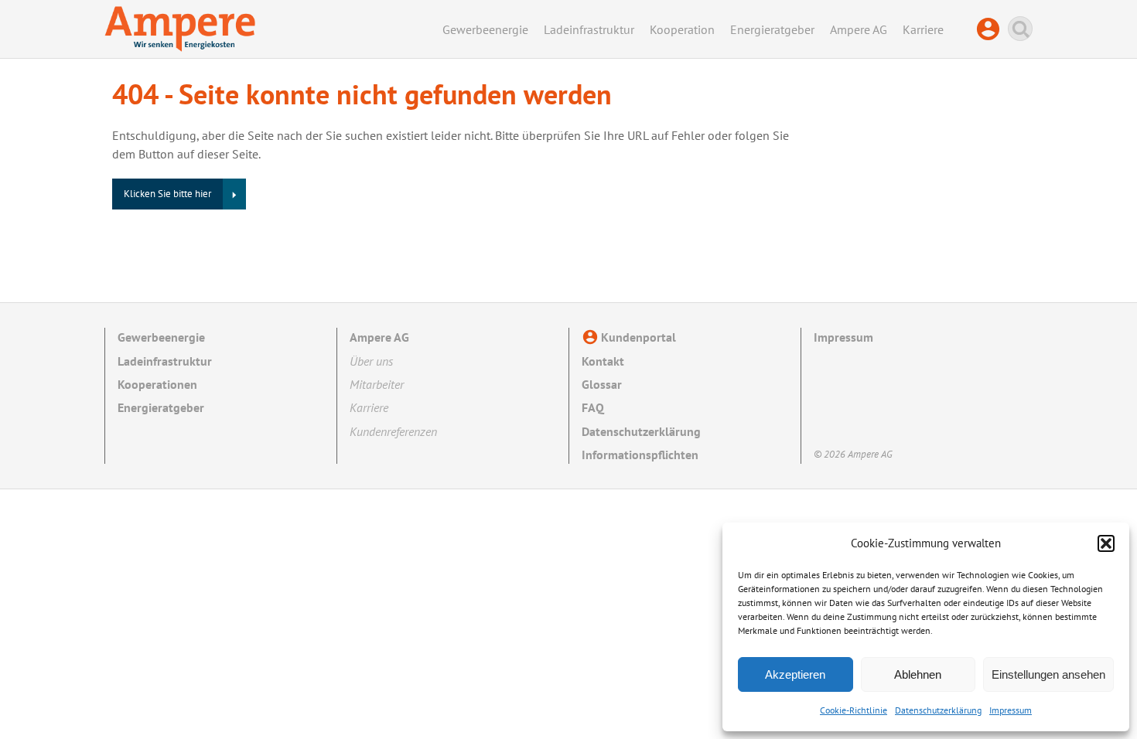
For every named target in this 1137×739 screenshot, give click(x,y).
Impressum (1010, 710)
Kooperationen (157, 384)
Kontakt (603, 361)
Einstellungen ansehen (1048, 674)
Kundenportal (992, 29)
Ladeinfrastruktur (589, 29)
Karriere (923, 29)
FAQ (593, 407)
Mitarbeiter (377, 384)
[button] (1106, 543)
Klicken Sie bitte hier (167, 193)
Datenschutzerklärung (938, 710)
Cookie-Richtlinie (853, 710)
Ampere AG (858, 29)
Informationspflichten (640, 454)
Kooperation (682, 29)
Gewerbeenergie (485, 29)
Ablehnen (917, 674)
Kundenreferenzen (393, 431)
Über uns (371, 361)
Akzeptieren (795, 674)
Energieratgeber (772, 29)
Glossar (602, 384)
